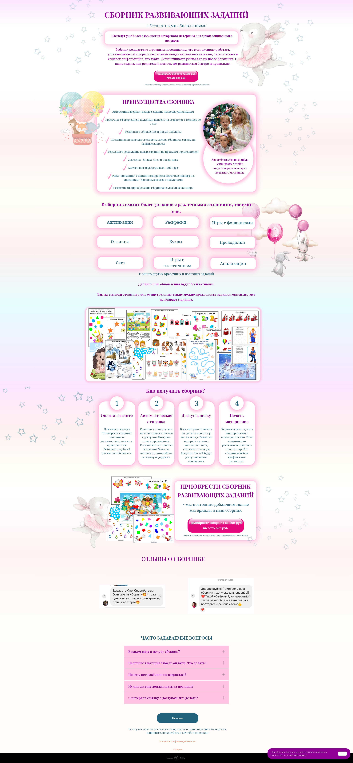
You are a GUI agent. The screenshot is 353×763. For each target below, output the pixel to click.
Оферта (177, 749)
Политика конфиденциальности (177, 741)
